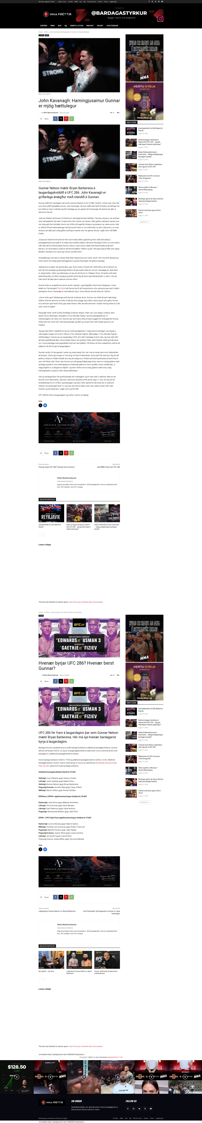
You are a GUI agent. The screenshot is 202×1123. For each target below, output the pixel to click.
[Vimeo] (158, 1)
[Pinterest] (66, 118)
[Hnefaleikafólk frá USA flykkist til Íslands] (51, 513)
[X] (155, 1)
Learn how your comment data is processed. (86, 602)
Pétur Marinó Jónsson (50, 112)
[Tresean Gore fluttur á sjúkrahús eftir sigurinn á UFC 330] (131, 167)
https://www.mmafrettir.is (65, 481)
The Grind (61, 288)
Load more (143, 222)
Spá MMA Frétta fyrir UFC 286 (108, 467)
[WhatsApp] (71, 118)
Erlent (69, 521)
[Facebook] (149, 1)
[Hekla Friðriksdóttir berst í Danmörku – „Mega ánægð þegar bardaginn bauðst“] (107, 513)
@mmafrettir (115, 1057)
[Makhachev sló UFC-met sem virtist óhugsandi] (131, 179)
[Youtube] (162, 1)
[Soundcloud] (139, 1108)
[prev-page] (40, 534)
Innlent (46, 32)
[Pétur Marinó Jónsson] (40, 112)
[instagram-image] (17, 1077)
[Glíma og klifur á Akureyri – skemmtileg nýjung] (131, 190)
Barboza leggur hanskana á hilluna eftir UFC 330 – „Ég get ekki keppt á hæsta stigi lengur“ (78, 527)
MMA (46, 35)
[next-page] (43, 534)
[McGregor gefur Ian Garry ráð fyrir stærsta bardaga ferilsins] (131, 202)
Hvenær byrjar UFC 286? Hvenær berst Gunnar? (57, 467)
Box (40, 521)
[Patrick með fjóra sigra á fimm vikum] (131, 213)
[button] (160, 25)
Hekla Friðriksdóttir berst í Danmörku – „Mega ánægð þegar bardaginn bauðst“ (106, 527)
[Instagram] (152, 1)
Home (41, 32)
